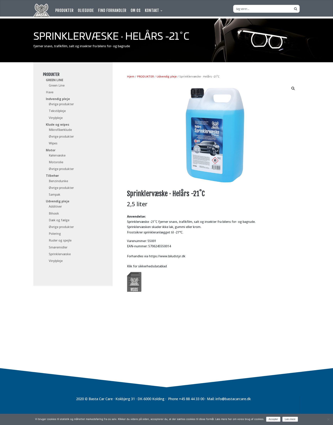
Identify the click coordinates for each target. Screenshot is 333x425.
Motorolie (56, 162)
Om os (136, 10)
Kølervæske (57, 155)
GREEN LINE (54, 80)
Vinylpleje (56, 118)
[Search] (295, 9)
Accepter (273, 419)
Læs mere (290, 419)
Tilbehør (52, 175)
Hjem (130, 76)
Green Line (57, 85)
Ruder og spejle (60, 240)
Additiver (55, 206)
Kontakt (152, 10)
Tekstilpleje (57, 111)
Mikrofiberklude (60, 130)
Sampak (54, 194)
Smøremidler (58, 247)
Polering (55, 233)
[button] (293, 88)
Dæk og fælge (59, 220)
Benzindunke (58, 181)
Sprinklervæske (60, 254)
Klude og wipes (57, 124)
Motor (51, 150)
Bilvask (54, 213)
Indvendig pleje (58, 99)
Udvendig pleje (57, 201)
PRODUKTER (51, 74)
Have (49, 92)
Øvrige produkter (61, 104)
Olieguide (86, 10)
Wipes (53, 143)
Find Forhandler (112, 10)
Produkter (64, 10)
